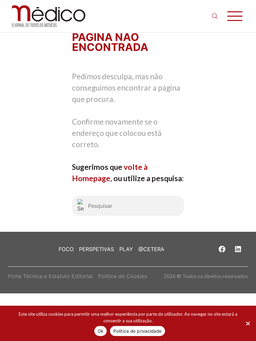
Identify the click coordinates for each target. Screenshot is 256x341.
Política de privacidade (137, 331)
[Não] (247, 323)
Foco (66, 249)
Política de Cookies (122, 276)
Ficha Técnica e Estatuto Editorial (50, 276)
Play (126, 249)
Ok (101, 331)
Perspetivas (96, 249)
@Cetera (151, 249)
